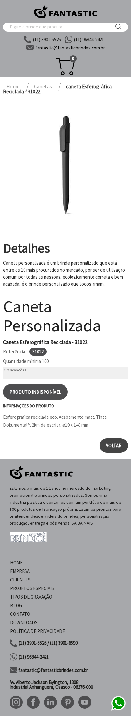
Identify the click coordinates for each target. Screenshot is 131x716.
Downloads (24, 623)
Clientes (20, 580)
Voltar (113, 446)
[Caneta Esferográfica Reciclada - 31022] (65, 164)
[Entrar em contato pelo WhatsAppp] (118, 709)
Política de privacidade (37, 631)
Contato (20, 614)
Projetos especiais (32, 588)
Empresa (20, 571)
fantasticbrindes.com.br (70, 48)
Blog (16, 605)
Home (16, 563)
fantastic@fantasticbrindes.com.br (53, 670)
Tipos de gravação (31, 597)
